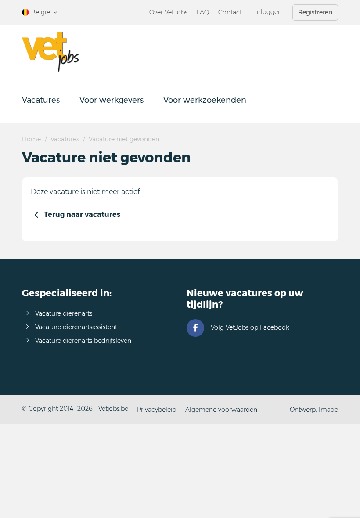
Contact (230, 12)
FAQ (202, 12)
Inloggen (268, 12)
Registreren (315, 12)
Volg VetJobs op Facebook (250, 327)
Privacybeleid (156, 410)
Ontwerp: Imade (314, 410)
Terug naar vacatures (82, 214)
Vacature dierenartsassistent (76, 327)
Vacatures (41, 100)
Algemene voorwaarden (221, 410)
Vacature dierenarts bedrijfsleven (83, 341)
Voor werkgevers (111, 100)
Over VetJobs (168, 12)
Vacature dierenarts (63, 313)
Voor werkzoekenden (204, 100)
